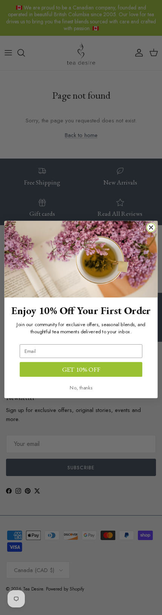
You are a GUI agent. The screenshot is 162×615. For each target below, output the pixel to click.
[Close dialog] (151, 227)
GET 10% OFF (81, 369)
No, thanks (81, 387)
